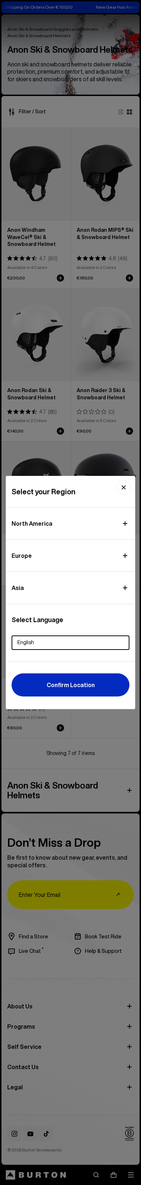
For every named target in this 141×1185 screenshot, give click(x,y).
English (25, 642)
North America (32, 523)
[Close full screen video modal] (123, 487)
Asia (18, 588)
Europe (22, 556)
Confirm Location (71, 685)
